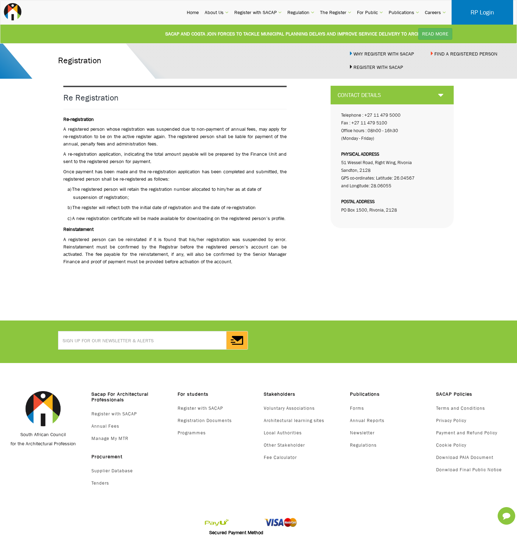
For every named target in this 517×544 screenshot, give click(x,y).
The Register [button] (335, 12)
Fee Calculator (280, 457)
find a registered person (465, 54)
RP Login (482, 12)
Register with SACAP (114, 413)
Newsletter (362, 432)
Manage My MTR (109, 438)
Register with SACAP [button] (257, 12)
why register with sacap (383, 54)
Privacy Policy (451, 420)
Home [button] (193, 12)
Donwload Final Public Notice (469, 469)
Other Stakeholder (284, 445)
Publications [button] (404, 12)
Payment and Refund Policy (466, 432)
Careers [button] (435, 12)
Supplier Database (112, 470)
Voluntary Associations (289, 408)
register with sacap (377, 67)
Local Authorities (283, 432)
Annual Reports (367, 420)
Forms (357, 408)
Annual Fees (105, 426)
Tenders (100, 483)
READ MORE (435, 34)
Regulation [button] (300, 12)
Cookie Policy (451, 445)
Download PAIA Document (464, 457)
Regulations (363, 445)
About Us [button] (216, 12)
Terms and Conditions (460, 408)
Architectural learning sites (294, 420)
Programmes (192, 432)
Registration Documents (205, 420)
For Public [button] (370, 12)
